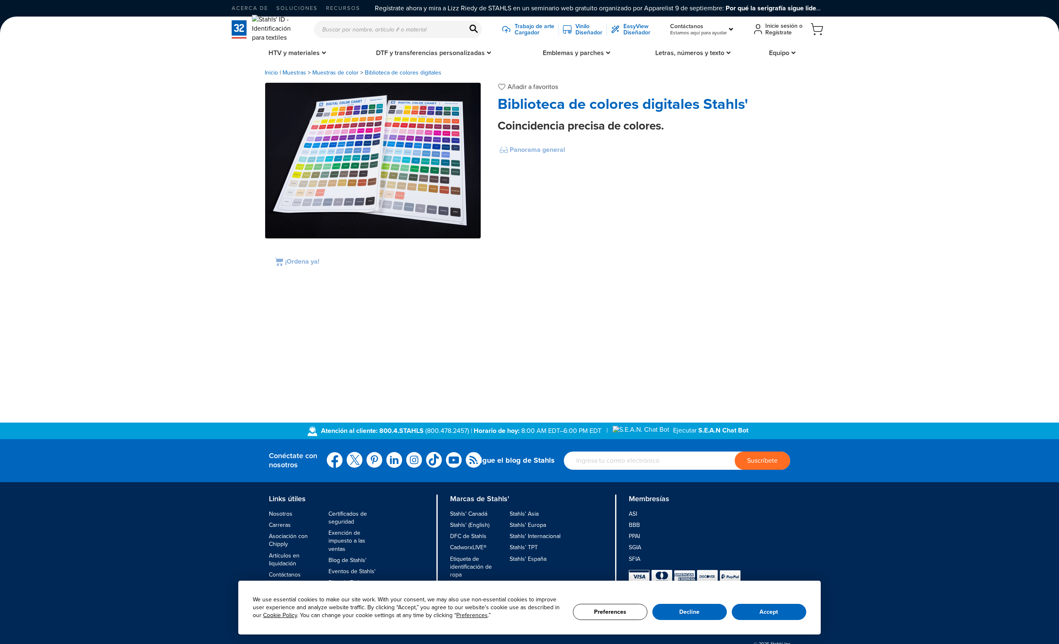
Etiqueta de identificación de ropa (471, 567)
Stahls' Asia (524, 513)
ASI (633, 513)
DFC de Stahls (468, 536)
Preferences (610, 611)
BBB (634, 525)
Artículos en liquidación (284, 559)
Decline (689, 611)
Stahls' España (528, 558)
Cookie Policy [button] (280, 615)
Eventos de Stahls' (352, 571)
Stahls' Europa (528, 525)
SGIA (635, 547)
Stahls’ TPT (524, 547)
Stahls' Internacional (535, 536)
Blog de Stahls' (347, 560)
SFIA (634, 558)
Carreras (280, 525)
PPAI (634, 536)
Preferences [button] (472, 615)
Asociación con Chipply (288, 540)
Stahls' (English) (469, 525)
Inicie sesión (781, 25)
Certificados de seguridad (347, 517)
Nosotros (280, 513)
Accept (769, 611)
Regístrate (778, 32)
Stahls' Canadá (468, 513)
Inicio (271, 72)
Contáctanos (285, 574)
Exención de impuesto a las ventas (346, 541)
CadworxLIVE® (468, 547)
